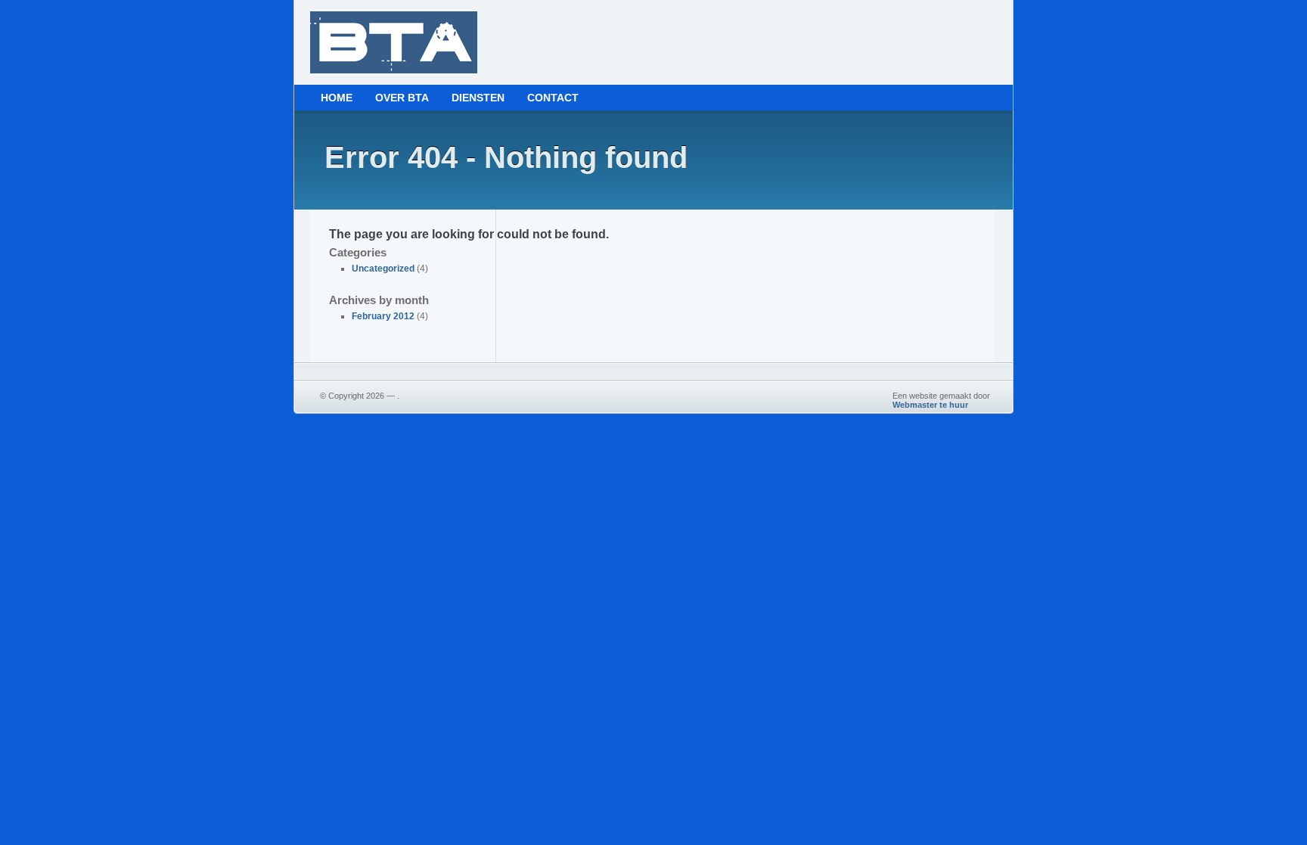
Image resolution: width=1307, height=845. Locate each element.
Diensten (478, 98)
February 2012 (383, 316)
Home (336, 98)
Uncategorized (383, 268)
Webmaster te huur (930, 404)
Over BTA (402, 98)
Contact (553, 98)
